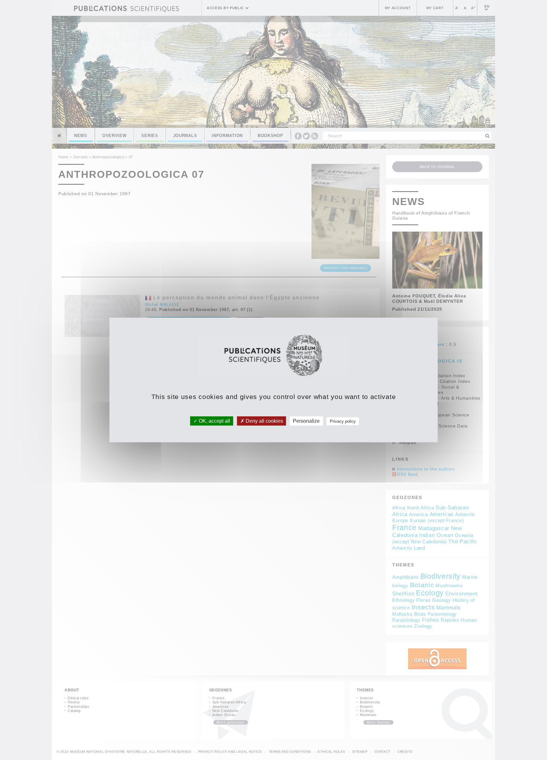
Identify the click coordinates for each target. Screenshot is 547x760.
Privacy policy (343, 421)
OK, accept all (214, 421)
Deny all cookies (263, 421)
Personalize (306, 421)
